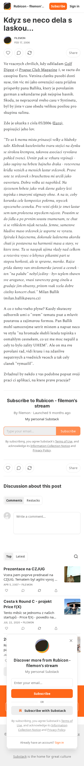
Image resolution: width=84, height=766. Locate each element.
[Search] (75, 556)
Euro (57, 123)
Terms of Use (63, 441)
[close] (71, 640)
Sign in (75, 6)
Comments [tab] (14, 500)
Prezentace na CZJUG (24, 569)
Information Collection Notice (50, 446)
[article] (42, 579)
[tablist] (23, 500)
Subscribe (58, 6)
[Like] (8, 52)
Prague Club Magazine (38, 70)
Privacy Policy (56, 730)
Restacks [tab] (33, 500)
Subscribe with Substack (45, 710)
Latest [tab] (20, 556)
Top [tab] (8, 556)
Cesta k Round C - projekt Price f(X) (28, 604)
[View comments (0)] (18, 52)
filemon (19, 38)
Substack (20, 756)
